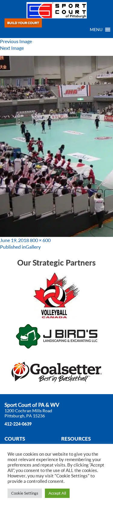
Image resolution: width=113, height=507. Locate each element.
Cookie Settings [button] (24, 493)
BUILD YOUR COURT (23, 23)
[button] (96, 30)
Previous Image (16, 41)
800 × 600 (40, 240)
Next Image (12, 48)
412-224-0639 (18, 423)
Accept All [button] (57, 493)
